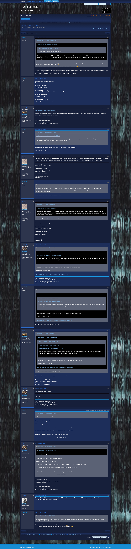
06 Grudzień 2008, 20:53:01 (40, 330)
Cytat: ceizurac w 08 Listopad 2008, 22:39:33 (46, 40)
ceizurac (24, 156)
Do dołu (23, 33)
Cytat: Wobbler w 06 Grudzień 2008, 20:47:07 (46, 333)
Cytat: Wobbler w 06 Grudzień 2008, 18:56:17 (46, 204)
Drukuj (107, 33)
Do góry (23, 531)
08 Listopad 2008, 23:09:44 (40, 37)
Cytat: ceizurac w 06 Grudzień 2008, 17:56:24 (46, 185)
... (33, 33)
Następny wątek (105, 28)
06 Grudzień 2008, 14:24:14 (40, 78)
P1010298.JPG (40, 395)
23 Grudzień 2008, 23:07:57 (40, 495)
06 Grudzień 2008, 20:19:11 (40, 244)
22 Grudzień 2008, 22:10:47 (40, 443)
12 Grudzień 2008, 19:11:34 (41, 388)
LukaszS (24, 108)
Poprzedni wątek (97, 28)
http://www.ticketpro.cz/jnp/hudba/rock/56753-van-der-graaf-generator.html (51, 274)
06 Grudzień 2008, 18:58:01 (40, 201)
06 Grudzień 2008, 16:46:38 (40, 129)
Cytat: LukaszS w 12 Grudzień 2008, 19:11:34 (46, 413)
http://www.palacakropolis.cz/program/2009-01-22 (46, 110)
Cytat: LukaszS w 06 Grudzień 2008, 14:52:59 (46, 132)
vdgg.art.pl (89, 15)
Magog (24, 495)
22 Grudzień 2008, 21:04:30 (40, 410)
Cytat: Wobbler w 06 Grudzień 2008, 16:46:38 (46, 247)
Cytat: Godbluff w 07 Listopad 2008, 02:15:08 (47, 44)
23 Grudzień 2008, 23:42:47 (40, 512)
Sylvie (70, 22)
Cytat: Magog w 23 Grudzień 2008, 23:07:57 (46, 515)
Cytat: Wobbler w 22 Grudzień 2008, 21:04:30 (46, 446)
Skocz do (89, 537)
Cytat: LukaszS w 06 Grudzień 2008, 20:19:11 (46, 290)
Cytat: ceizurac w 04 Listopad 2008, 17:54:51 (48, 48)
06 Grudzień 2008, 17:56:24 (40, 156)
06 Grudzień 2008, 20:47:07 (40, 287)
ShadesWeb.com (30, 547)
